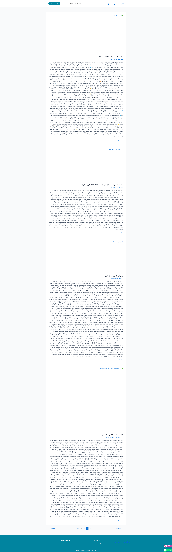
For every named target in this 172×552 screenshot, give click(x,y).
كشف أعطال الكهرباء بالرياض (112, 434)
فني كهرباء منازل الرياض (114, 276)
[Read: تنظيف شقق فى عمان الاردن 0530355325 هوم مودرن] (86, 165)
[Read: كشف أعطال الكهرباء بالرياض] (86, 400)
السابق (118, 528)
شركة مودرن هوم (123, 542)
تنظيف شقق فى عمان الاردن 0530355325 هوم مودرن (102, 184)
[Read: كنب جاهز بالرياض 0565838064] (86, 34)
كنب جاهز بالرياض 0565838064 (111, 56)
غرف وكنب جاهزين (118, 59)
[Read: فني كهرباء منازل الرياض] (86, 257)
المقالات (71, 3)
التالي (53, 528)
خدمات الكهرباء (113, 437)
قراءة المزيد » (120, 140)
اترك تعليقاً (120, 437)
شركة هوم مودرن (116, 3)
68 (78, 528)
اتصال (66, 3)
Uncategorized (114, 187)
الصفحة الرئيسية (78, 3)
